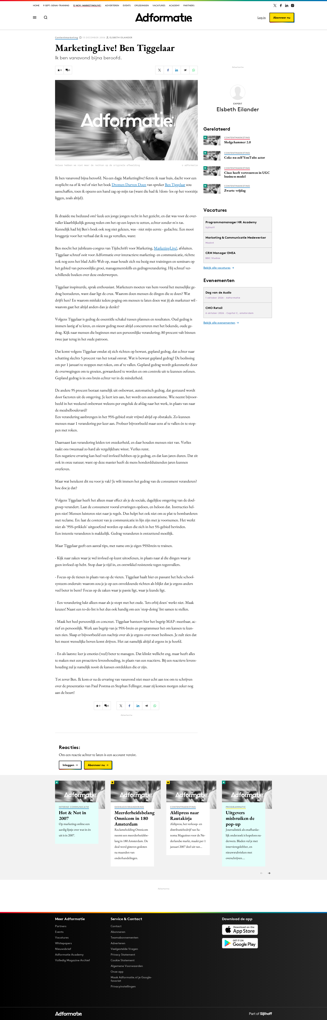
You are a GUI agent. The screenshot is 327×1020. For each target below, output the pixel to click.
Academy (174, 5)
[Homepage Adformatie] (163, 17)
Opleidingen (141, 5)
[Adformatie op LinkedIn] (286, 5)
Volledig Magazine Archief (72, 960)
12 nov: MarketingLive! (87, 5)
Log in (262, 17)
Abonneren (118, 932)
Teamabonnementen (124, 937)
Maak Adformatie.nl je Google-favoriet (131, 978)
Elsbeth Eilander (121, 37)
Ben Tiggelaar (175, 184)
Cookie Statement (123, 960)
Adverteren (112, 5)
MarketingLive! (165, 248)
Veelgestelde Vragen (124, 949)
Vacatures (159, 5)
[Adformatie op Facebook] (280, 5)
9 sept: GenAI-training (56, 5)
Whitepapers (63, 943)
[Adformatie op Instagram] (292, 5)
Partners (188, 5)
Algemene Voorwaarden (127, 966)
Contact (116, 926)
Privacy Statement (123, 954)
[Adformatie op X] (274, 5)
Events (127, 5)
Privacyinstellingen (123, 986)
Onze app (117, 971)
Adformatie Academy (69, 954)
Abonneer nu (281, 17)
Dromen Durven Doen (129, 184)
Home (36, 5)
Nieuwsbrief (63, 949)
